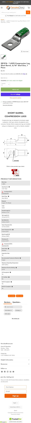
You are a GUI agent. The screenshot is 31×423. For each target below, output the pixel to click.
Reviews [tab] (7, 302)
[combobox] (13, 12)
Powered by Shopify (15, 414)
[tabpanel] (15, 320)
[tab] (16, 302)
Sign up (15, 396)
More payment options (15, 98)
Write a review (19, 295)
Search (15, 410)
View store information (7, 105)
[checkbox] (7, 313)
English (14, 402)
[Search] (28, 12)
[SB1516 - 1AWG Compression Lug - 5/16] (3, 57)
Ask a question (12, 295)
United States (15, 407)
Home (2, 19)
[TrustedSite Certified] (15, 420)
